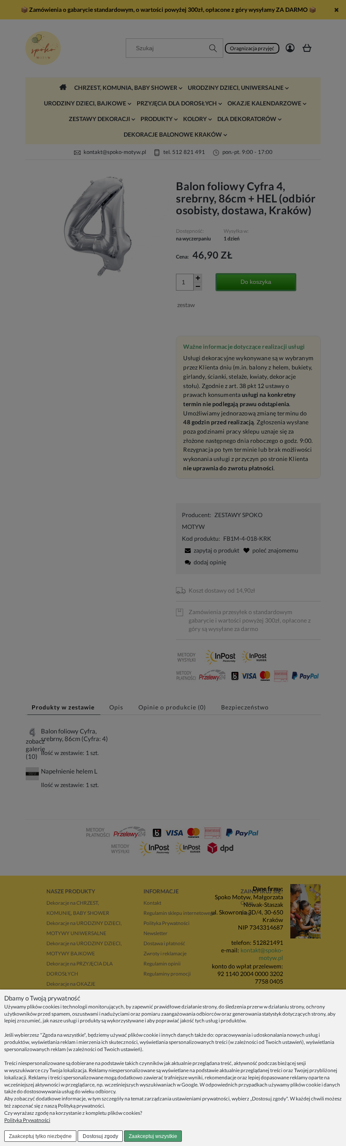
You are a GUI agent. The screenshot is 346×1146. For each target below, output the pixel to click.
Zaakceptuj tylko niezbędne (40, 1136)
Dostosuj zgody (100, 1136)
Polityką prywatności (81, 1106)
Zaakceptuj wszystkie (153, 1136)
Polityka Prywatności (27, 1120)
